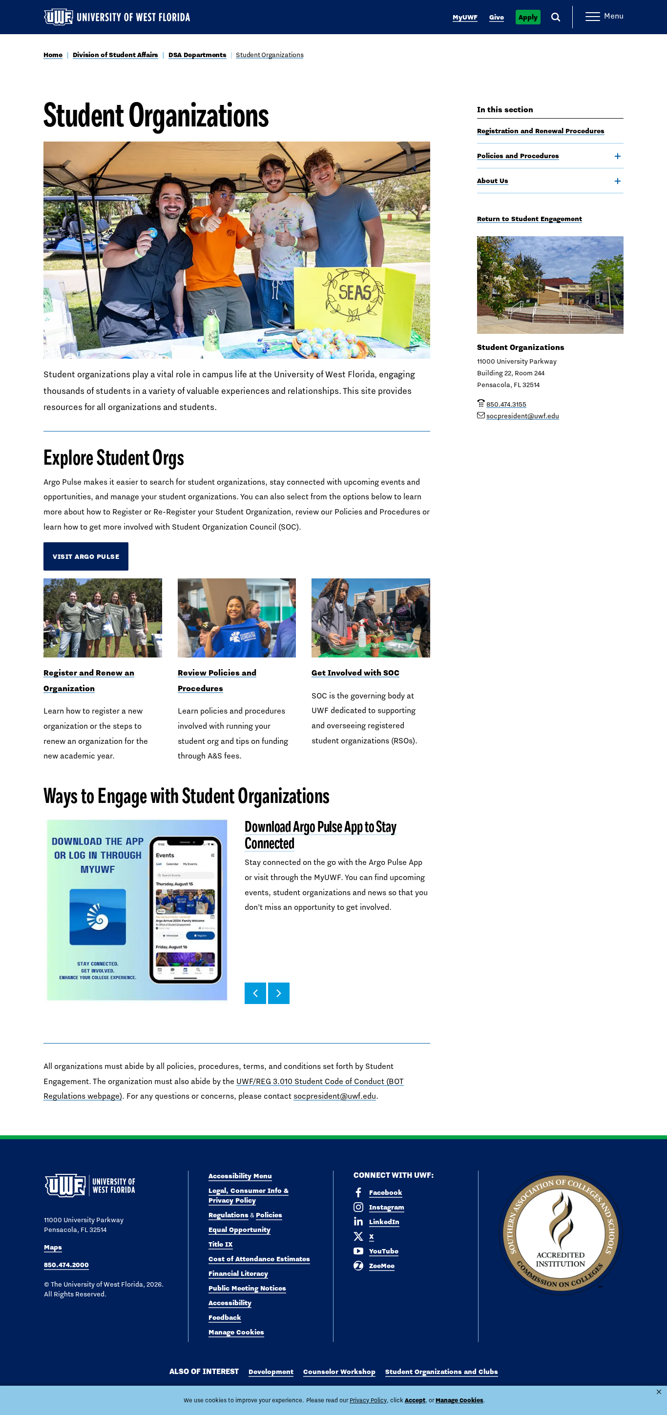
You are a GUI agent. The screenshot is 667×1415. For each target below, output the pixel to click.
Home (53, 54)
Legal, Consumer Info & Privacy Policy (248, 1195)
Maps (53, 1247)
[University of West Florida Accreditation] (561, 1233)
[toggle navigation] (618, 156)
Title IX (220, 1244)
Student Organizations (269, 55)
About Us (492, 180)
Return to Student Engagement (529, 218)
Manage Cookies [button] (459, 1400)
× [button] (659, 1392)
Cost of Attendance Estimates (259, 1258)
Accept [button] (415, 1400)
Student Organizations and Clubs (441, 1371)
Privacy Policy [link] (368, 1400)
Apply (528, 17)
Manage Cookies (236, 1332)
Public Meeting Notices (247, 1288)
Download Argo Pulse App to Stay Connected (320, 835)
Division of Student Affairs (115, 54)
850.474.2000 (66, 1264)
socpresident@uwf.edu (334, 1096)
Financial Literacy (238, 1273)
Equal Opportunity (239, 1229)
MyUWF (465, 17)
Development (271, 1371)
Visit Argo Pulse (86, 556)
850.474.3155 (506, 404)
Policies (269, 1214)
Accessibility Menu (240, 1175)
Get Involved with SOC (355, 672)
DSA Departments (197, 54)
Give (496, 17)
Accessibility (229, 1302)
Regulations (228, 1214)
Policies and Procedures (518, 155)
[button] (255, 993)
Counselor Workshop (339, 1371)
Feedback (224, 1317)
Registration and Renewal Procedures (540, 130)
